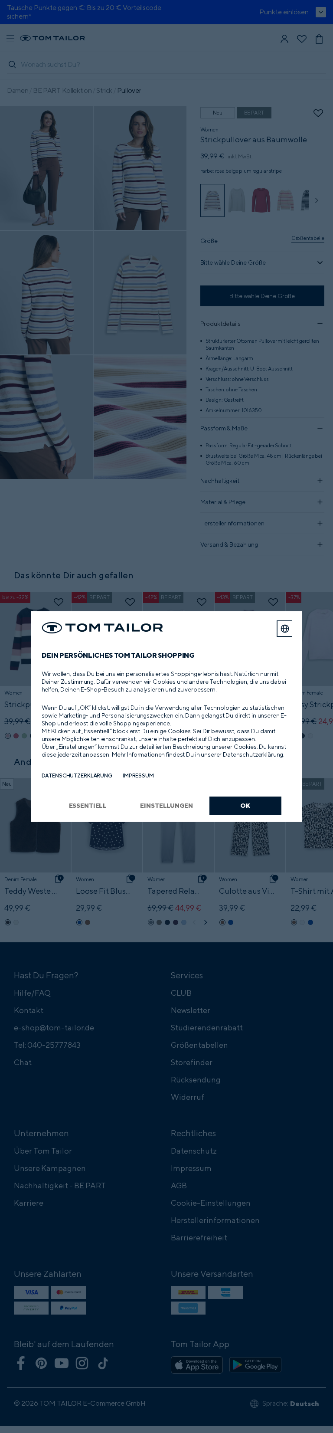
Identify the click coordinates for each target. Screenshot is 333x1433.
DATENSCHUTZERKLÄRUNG (77, 775)
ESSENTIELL (88, 805)
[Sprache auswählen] (285, 629)
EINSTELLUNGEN (166, 805)
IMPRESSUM (138, 775)
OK (245, 805)
